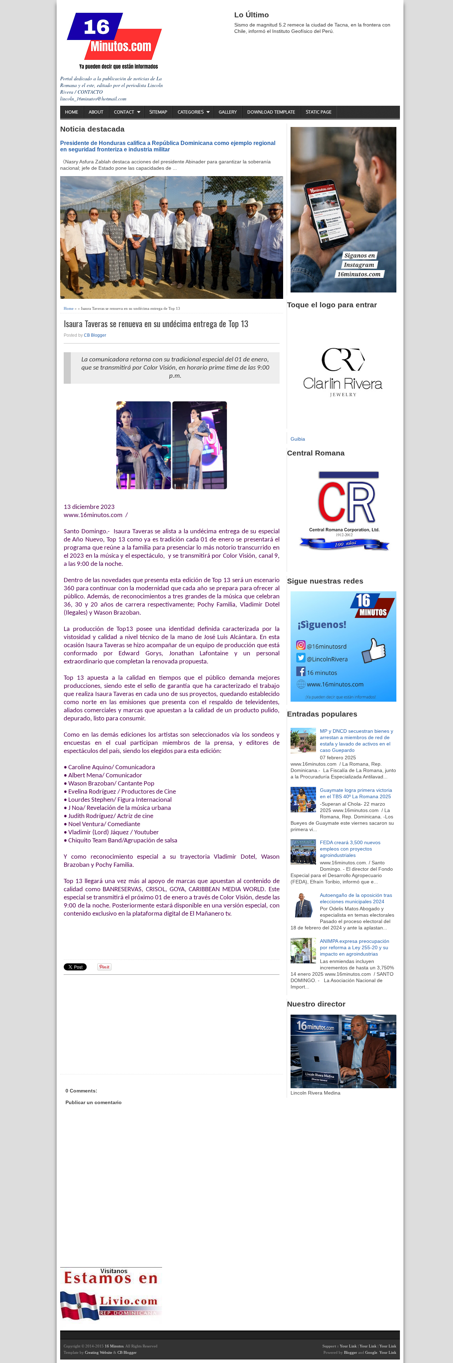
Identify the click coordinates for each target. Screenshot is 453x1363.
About (96, 112)
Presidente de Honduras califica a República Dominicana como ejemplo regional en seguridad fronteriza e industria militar (167, 146)
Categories (190, 112)
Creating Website (98, 1352)
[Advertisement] (118, 1023)
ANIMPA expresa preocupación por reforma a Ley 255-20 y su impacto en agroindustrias (354, 947)
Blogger (350, 1352)
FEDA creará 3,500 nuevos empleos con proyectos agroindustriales (350, 849)
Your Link (348, 1346)
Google (371, 1352)
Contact (124, 112)
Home (71, 112)
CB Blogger (95, 335)
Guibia (298, 439)
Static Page (319, 112)
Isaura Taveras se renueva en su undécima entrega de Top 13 (156, 323)
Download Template (271, 112)
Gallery (228, 112)
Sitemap (158, 112)
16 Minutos (114, 1346)
